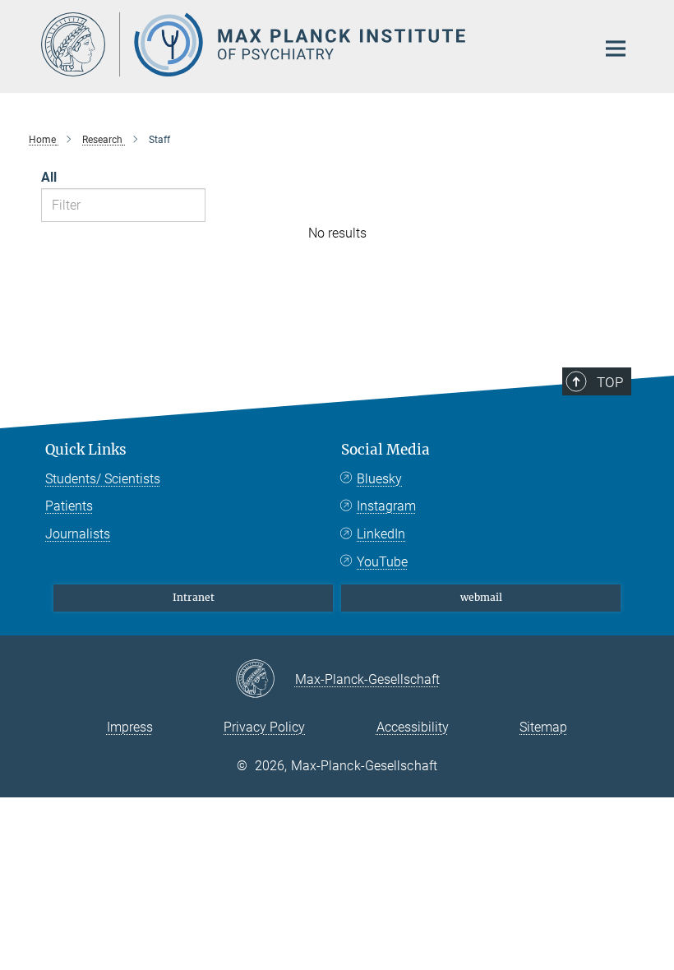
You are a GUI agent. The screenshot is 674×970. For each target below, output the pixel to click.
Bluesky (379, 479)
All (49, 177)
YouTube (382, 562)
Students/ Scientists (102, 479)
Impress (130, 727)
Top (610, 382)
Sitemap (543, 727)
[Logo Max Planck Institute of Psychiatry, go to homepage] (308, 44)
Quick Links (86, 449)
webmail (481, 597)
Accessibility (412, 727)
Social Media (385, 449)
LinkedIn (381, 534)
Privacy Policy (264, 727)
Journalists (77, 534)
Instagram (386, 506)
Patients (69, 506)
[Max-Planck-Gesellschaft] (265, 680)
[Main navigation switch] (615, 48)
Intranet (194, 597)
